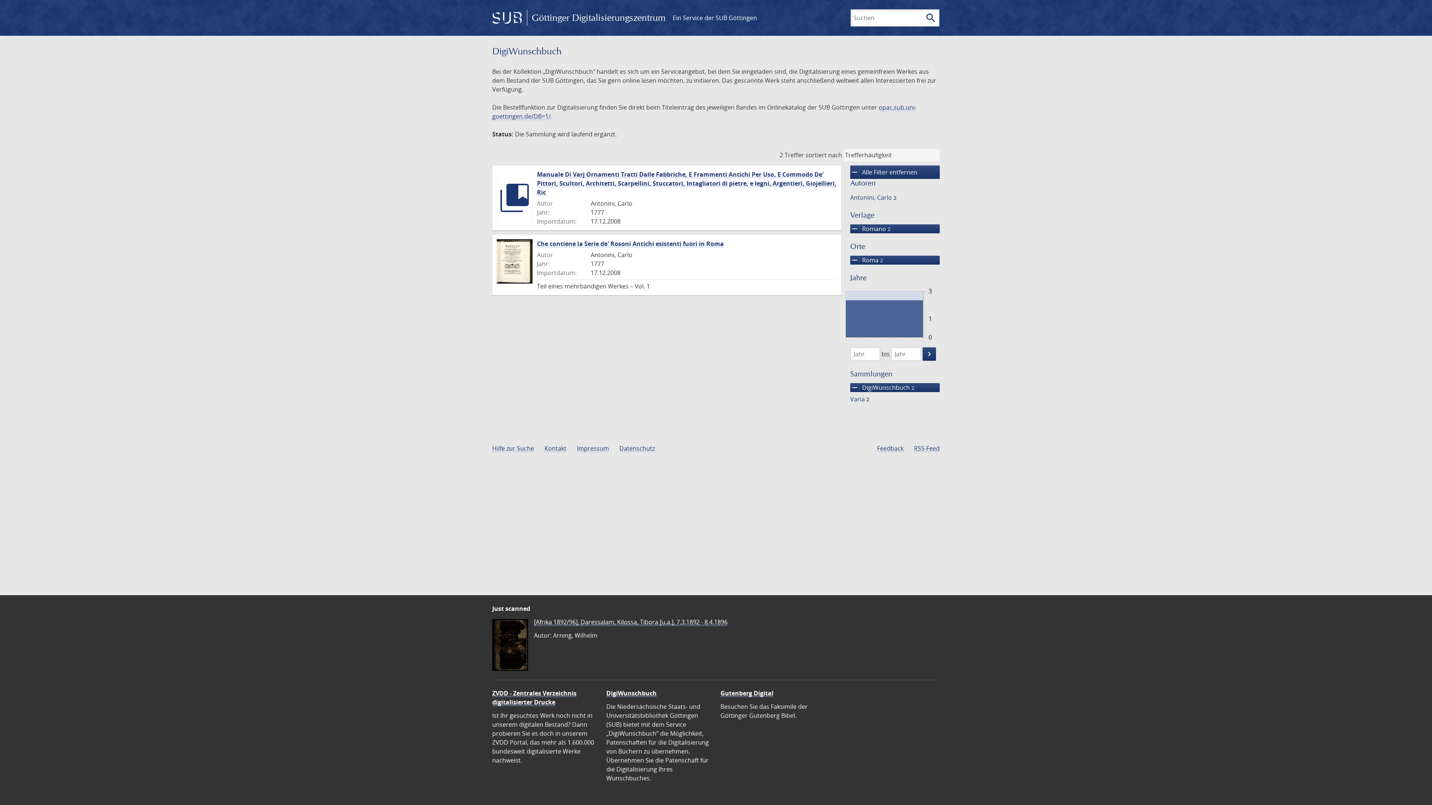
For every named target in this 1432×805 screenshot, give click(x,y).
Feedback (890, 448)
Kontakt (555, 448)
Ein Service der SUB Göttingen (715, 18)
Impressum (593, 448)
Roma (866, 260)
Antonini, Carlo (873, 197)
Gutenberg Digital (746, 693)
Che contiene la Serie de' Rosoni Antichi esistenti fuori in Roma (630, 244)
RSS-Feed (927, 448)
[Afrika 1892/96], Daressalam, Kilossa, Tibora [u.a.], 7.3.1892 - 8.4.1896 (631, 622)
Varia (859, 399)
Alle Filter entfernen (883, 172)
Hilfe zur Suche (513, 448)
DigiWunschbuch (882, 387)
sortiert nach (824, 155)
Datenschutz (637, 448)
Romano (870, 228)
